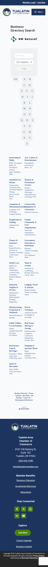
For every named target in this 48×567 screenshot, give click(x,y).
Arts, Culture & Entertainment (31, 159)
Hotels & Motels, (30, 290)
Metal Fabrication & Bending (15, 316)
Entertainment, (29, 163)
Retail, (27, 351)
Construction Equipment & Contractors (30, 206)
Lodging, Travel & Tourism (31, 286)
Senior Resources (30, 235)
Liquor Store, (13, 356)
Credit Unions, (14, 255)
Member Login (29, 2)
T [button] (24, 126)
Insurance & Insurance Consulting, (16, 251)
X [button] (24, 138)
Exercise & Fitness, (15, 371)
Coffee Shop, (13, 358)
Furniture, (28, 356)
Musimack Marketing (30, 558)
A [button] (24, 79)
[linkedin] (16, 515)
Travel (27, 295)
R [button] (27, 120)
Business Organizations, (29, 189)
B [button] (30, 79)
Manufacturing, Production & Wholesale (15, 310)
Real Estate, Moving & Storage (29, 325)
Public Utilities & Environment (15, 324)
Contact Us (27, 398)
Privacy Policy (38, 556)
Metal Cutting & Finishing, (14, 298)
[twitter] (23, 509)
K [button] (24, 103)
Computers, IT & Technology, (14, 211)
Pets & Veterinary (29, 308)
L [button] (30, 103)
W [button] (30, 132)
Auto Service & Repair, (14, 195)
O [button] (24, 114)
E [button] (22, 91)
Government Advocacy (25, 486)
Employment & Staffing (15, 221)
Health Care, (13, 266)
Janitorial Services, (31, 195)
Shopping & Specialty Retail (31, 347)
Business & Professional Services (29, 182)
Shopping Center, (30, 353)
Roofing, (27, 273)
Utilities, (12, 329)
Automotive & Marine (15, 181)
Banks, (11, 246)
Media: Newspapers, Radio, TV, (15, 164)
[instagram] (30, 509)
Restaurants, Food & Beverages (14, 348)
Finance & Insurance (13, 241)
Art (31, 167)
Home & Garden (28, 264)
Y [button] (30, 138)
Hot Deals (26, 396)
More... (11, 174)
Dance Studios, (14, 369)
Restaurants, (13, 354)
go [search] (25, 69)
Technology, (28, 192)
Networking (25, 492)
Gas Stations (13, 335)
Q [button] (22, 120)
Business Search (24, 546)
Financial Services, (15, 248)
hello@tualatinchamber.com (25, 466)
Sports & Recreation (13, 365)
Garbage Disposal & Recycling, (15, 332)
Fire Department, (30, 255)
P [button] (29, 114)
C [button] (24, 85)
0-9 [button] (15, 79)
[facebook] (16, 509)
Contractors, (28, 333)
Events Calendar (24, 540)
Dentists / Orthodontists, (13, 269)
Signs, (11, 172)
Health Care (14, 263)
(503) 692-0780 (25, 461)
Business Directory (21, 393)
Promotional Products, (13, 169)
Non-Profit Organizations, (29, 231)
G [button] (32, 91)
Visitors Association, (31, 292)
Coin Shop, (28, 358)
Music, (27, 167)
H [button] (22, 97)
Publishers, (17, 172)
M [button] (24, 108)
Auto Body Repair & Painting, (15, 191)
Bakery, (20, 354)
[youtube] (23, 515)
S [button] (32, 120)
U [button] (30, 126)
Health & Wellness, (15, 277)
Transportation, (14, 185)
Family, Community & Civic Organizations (31, 224)
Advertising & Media (15, 159)
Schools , (28, 253)
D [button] (30, 85)
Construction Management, (29, 337)
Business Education (26, 480)
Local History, (29, 165)
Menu (40, 12)
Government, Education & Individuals (30, 243)
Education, (28, 248)
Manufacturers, (14, 293)
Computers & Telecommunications (17, 205)
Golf (10, 374)
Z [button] (27, 144)
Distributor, (13, 295)
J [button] (32, 97)
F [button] (27, 91)
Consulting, (28, 197)
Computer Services (15, 214)
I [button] (27, 97)
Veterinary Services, (31, 313)
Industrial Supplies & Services (13, 287)
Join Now (41, 2)
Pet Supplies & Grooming (29, 316)
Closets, (27, 275)
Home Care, (35, 273)
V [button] (24, 132)
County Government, (31, 251)
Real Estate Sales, (30, 331)
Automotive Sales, (15, 187)
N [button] (30, 108)
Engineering (13, 302)
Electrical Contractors (31, 212)
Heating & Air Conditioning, (29, 269)
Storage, (27, 340)
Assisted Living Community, (14, 274)
